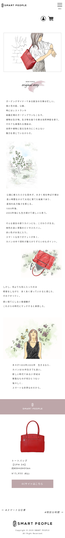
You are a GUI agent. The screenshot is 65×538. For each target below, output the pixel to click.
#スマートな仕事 (14, 509)
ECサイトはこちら (32, 483)
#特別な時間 (54, 512)
